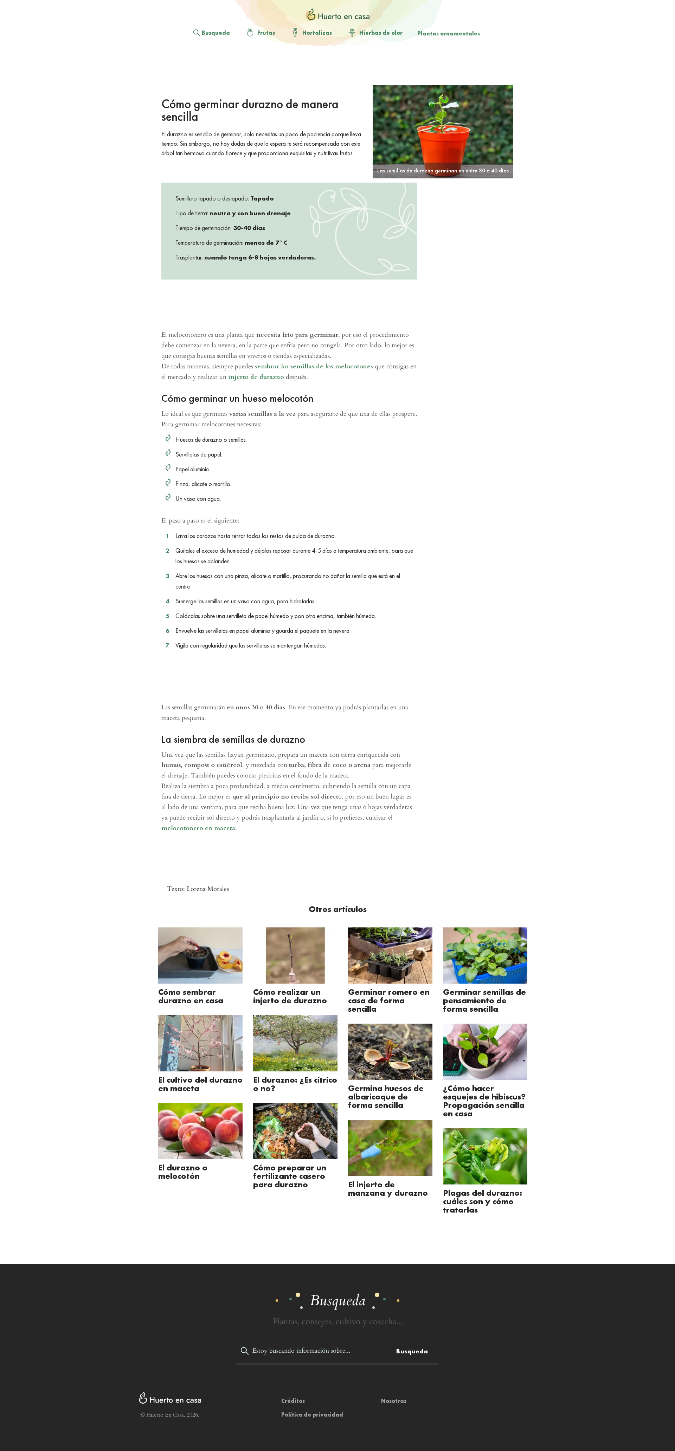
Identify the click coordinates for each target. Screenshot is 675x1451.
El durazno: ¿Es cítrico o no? (295, 1084)
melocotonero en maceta (198, 828)
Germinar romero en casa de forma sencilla (389, 1000)
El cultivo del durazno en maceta (200, 1084)
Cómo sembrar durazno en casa (190, 996)
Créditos (293, 1401)
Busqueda (216, 33)
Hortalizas (317, 33)
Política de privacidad (312, 1414)
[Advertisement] (331, 67)
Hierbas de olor (381, 33)
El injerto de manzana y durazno (388, 1188)
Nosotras (393, 1401)
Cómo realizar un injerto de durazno (290, 996)
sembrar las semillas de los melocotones (314, 366)
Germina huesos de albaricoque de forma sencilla (386, 1096)
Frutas (266, 33)
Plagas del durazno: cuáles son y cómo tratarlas (482, 1201)
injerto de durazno (256, 377)
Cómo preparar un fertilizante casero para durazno (289, 1176)
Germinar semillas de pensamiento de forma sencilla (484, 1000)
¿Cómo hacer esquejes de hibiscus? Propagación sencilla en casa (484, 1101)
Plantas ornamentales (448, 33)
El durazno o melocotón (182, 1171)
